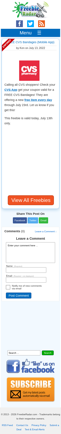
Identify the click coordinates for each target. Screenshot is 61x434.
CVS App (10, 89)
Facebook (20, 220)
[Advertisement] (30, 160)
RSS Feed (7, 425)
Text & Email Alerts (35, 429)
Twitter (32, 220)
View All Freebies (30, 200)
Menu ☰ (30, 32)
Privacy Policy (39, 425)
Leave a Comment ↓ (46, 231)
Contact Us (22, 425)
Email (43, 220)
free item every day (38, 100)
